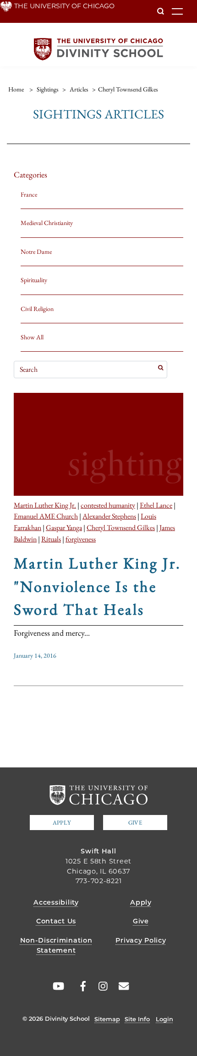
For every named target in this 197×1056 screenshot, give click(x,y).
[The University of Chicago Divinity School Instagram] (100, 986)
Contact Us (56, 921)
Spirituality (34, 280)
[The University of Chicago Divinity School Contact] (121, 986)
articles (79, 89)
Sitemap (107, 1019)
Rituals (51, 539)
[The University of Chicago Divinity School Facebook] (78, 986)
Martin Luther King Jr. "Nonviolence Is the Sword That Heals (97, 586)
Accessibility (55, 902)
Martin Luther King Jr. (45, 505)
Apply (62, 822)
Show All (32, 337)
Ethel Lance (156, 505)
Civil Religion (37, 309)
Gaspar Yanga (64, 527)
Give (135, 822)
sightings (48, 89)
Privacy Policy (140, 940)
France (29, 194)
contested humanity (108, 505)
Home (16, 89)
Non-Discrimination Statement (56, 945)
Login (164, 1019)
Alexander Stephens (109, 516)
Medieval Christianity (47, 223)
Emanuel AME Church (46, 516)
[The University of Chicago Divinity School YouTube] (57, 986)
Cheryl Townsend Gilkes (121, 527)
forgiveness (81, 539)
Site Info (137, 1019)
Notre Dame (36, 251)
